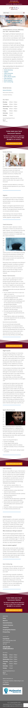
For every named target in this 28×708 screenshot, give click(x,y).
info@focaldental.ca (8, 648)
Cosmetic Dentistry (7, 94)
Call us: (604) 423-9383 (14, 2)
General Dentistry (7, 90)
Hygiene (6, 71)
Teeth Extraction (8, 73)
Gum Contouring (8, 82)
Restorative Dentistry (8, 92)
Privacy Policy (6, 632)
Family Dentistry (8, 70)
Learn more (6, 684)
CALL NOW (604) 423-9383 (14, 143)
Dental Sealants (8, 80)
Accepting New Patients (9, 629)
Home (4, 618)
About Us (5, 620)
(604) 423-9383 (10, 4)
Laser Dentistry (8, 78)
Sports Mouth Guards (10, 76)
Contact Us (6, 627)
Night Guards (7, 75)
